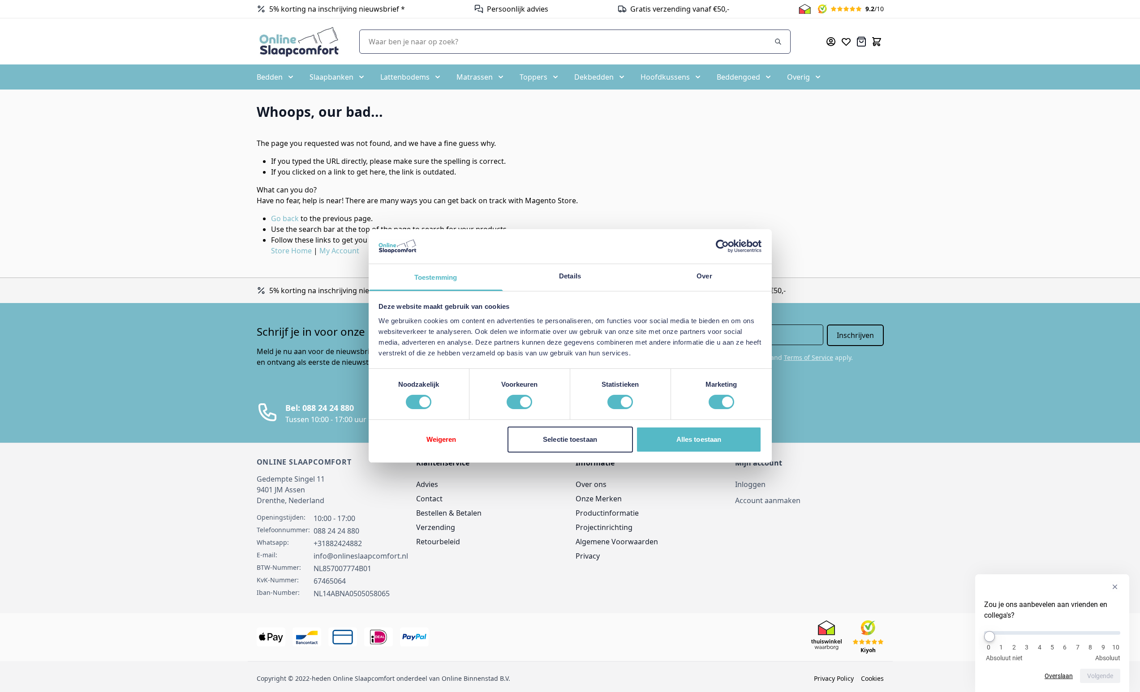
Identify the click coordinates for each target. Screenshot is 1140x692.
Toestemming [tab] (435, 277)
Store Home (291, 251)
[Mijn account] (831, 41)
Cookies (872, 678)
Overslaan (1059, 675)
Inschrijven (855, 335)
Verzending (435, 527)
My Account (339, 251)
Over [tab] (704, 276)
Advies (427, 484)
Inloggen (750, 484)
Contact (429, 499)
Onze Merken (599, 499)
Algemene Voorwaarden (617, 542)
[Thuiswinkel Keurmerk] (805, 9)
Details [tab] (570, 276)
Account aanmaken (767, 500)
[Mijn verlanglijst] (846, 41)
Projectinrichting (604, 527)
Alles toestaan (698, 439)
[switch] (519, 402)
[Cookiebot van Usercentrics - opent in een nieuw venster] (722, 246)
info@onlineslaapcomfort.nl (361, 556)
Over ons (591, 484)
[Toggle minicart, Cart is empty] (876, 41)
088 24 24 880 (336, 531)
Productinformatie (607, 513)
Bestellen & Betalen (449, 513)
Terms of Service (808, 357)
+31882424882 (338, 543)
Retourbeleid (438, 542)
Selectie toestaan (570, 439)
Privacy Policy (834, 678)
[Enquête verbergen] (1115, 586)
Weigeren (441, 439)
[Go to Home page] (299, 41)
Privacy (588, 556)
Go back (285, 218)
